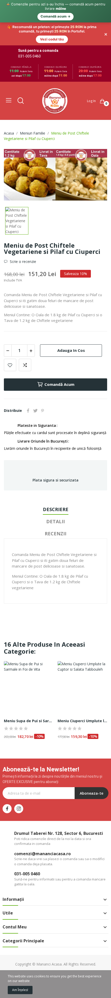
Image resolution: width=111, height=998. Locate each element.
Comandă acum (59, 384)
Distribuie (28, 410)
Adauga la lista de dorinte (10, 365)
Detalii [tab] (55, 521)
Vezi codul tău (52, 39)
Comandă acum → (55, 16)
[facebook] (7, 808)
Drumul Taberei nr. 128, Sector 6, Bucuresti (58, 833)
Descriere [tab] (55, 509)
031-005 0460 (29, 56)
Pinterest (42, 410)
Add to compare (25, 365)
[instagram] (18, 808)
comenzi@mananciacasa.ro (42, 853)
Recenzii (55, 533)
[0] (102, 101)
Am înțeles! (20, 990)
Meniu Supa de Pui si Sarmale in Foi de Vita (29, 720)
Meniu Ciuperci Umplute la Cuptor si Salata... (82, 720)
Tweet (35, 410)
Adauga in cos (71, 350)
